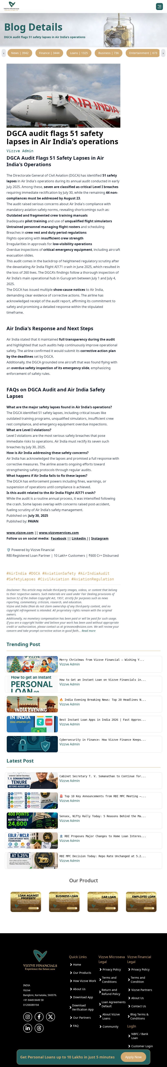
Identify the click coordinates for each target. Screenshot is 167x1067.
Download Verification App (83, 1007)
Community (110, 1026)
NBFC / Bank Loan (139, 1036)
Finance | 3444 (49, 53)
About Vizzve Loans (111, 1016)
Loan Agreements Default (114, 1004)
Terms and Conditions (109, 980)
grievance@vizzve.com (78, 627)
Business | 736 (108, 53)
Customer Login (142, 1046)
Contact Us (138, 1006)
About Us (79, 989)
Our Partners (82, 1017)
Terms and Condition (138, 980)
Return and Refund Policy (111, 992)
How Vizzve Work (84, 981)
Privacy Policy (112, 969)
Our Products (82, 973)
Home (77, 964)
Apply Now (134, 1057)
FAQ (76, 1026)
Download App (83, 997)
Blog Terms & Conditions (139, 1016)
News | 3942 (20, 53)
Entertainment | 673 (143, 53)
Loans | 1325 (79, 53)
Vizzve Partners (141, 990)
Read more (89, 631)
